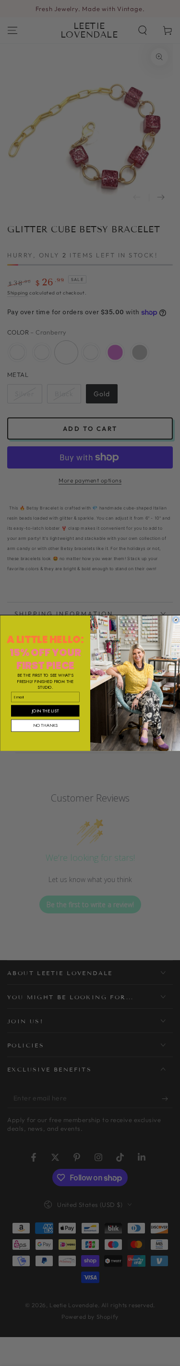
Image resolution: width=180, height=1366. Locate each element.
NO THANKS (45, 725)
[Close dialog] (176, 620)
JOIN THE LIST (45, 710)
